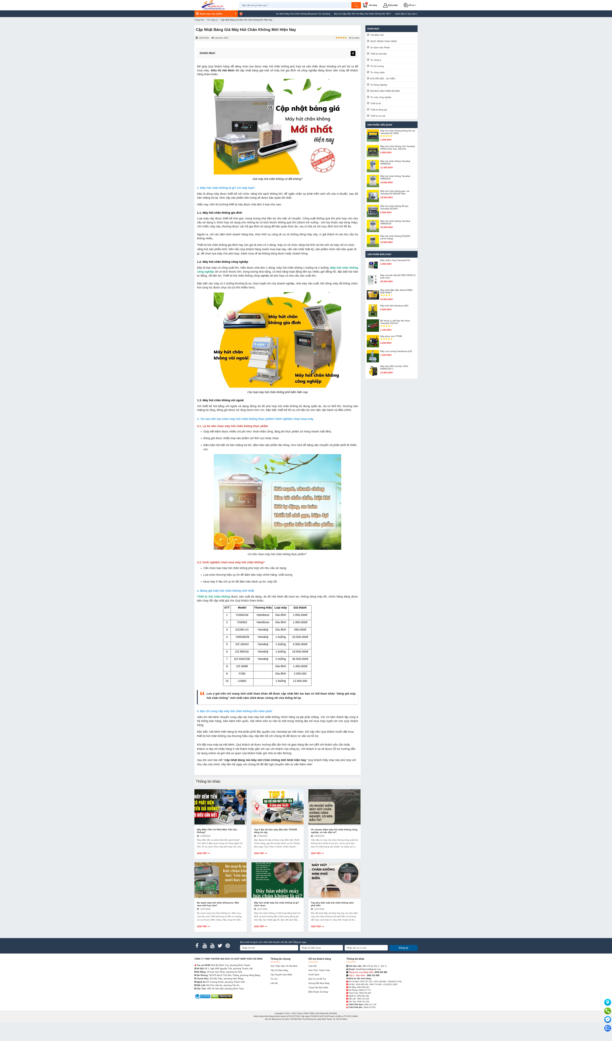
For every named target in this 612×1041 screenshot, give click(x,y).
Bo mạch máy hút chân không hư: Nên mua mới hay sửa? (218, 904)
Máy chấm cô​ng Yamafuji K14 (395, 260)
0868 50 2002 (370, 1007)
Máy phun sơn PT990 (391, 336)
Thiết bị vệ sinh (378, 116)
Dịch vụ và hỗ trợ (317, 979)
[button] (410, 5)
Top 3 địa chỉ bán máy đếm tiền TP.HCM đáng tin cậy (275, 831)
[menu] (353, 53)
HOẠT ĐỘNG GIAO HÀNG (383, 41)
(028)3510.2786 (395, 981)
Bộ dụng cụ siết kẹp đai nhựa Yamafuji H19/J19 (395, 321)
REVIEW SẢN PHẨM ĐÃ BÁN (385, 91)
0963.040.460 (365, 993)
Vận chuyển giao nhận (281, 974)
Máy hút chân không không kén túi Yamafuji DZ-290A (397, 131)
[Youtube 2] (212, 945)
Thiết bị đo (375, 103)
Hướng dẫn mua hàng (318, 983)
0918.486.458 (362, 984)
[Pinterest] (227, 945)
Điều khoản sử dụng (318, 992)
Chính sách (313, 974)
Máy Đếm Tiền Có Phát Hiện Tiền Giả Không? (217, 831)
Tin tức (274, 979)
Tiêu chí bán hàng (279, 970)
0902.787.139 (366, 981)
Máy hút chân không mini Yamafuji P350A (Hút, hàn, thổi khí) (397, 147)
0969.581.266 (363, 996)
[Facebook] (197, 945)
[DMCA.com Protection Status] (222, 996)
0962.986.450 (363, 987)
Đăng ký (403, 948)
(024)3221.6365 (390, 984)
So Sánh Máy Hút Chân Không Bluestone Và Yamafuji (256, 13)
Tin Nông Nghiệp (378, 84)
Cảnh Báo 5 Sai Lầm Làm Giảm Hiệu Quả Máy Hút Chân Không (380, 13)
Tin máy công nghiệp (380, 97)
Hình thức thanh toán (319, 970)
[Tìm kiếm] (356, 5)
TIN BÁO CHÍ (377, 35)
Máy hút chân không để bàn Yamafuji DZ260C (394, 207)
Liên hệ (273, 983)
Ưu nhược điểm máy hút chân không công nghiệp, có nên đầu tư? (334, 831)
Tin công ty (375, 60)
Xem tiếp (202, 853)
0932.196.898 (380, 981)
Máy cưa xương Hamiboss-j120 (396, 351)
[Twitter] (219, 945)
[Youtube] (204, 945)
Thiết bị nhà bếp (378, 53)
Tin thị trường (377, 66)
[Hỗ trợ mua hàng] (608, 1011)
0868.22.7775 (365, 990)
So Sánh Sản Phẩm (380, 47)
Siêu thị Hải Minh (222, 70)
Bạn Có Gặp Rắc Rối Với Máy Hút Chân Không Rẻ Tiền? (315, 13)
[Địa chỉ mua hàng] (608, 1002)
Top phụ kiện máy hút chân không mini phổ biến (332, 904)
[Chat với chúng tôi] (608, 1028)
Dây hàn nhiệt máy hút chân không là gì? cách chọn (276, 904)
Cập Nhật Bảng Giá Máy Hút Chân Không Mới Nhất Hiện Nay (265, 760)
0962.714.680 (376, 984)
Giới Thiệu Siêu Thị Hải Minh (283, 966)
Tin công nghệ (377, 72)
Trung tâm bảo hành (318, 987)
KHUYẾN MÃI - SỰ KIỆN (382, 78)
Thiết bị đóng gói (378, 109)
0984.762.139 (363, 999)
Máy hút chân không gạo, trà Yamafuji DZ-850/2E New (394, 192)
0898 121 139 (370, 1004)
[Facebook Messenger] (608, 1019)
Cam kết (312, 966)
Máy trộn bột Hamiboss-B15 (394, 305)
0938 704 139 (363, 1002)
